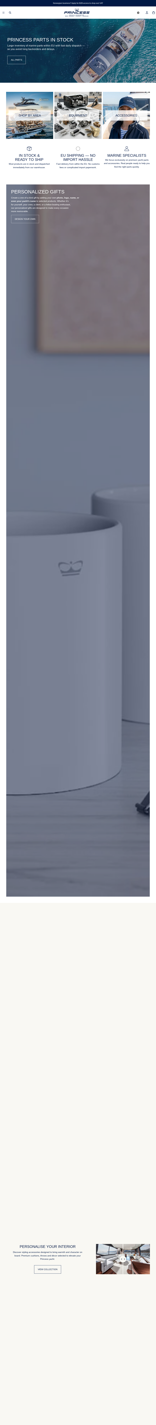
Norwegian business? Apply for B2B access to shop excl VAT (78, 3)
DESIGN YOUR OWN (25, 219)
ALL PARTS (16, 60)
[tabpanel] (78, 540)
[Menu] (3, 12)
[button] (138, 12)
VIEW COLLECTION (47, 1269)
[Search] (10, 12)
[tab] (10, 540)
